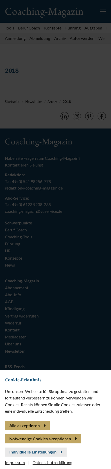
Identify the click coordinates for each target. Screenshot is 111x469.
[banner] (55, 234)
